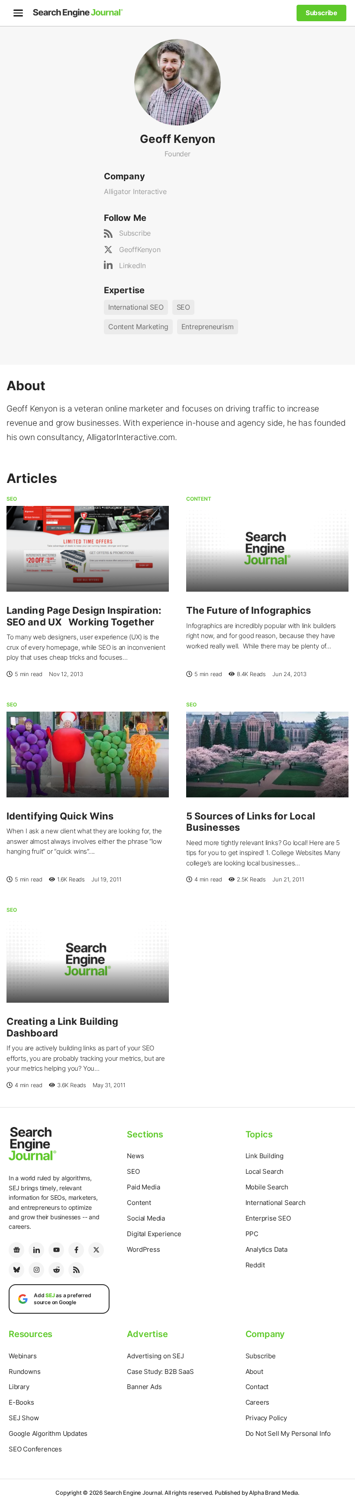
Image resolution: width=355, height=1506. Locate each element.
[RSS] (76, 1270)
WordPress (143, 1249)
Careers (257, 1402)
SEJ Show (24, 1418)
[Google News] (16, 1250)
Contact (257, 1387)
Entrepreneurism (207, 326)
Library (19, 1387)
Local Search (264, 1171)
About (254, 1371)
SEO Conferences (35, 1449)
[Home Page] (78, 13)
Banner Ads (144, 1387)
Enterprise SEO (268, 1218)
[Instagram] (36, 1270)
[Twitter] (96, 1250)
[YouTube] (56, 1250)
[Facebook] (76, 1250)
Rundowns (24, 1371)
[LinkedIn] (36, 1250)
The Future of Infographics (248, 610)
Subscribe (135, 233)
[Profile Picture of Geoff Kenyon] (177, 81)
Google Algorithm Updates (48, 1433)
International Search (275, 1202)
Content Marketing (138, 326)
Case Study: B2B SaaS (160, 1371)
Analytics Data (266, 1249)
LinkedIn (132, 265)
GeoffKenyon (140, 249)
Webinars (22, 1356)
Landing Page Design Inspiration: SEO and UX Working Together (83, 616)
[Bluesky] (16, 1270)
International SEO (136, 307)
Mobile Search (266, 1187)
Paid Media (143, 1187)
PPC (251, 1234)
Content (198, 499)
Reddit (255, 1265)
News (135, 1156)
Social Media (146, 1218)
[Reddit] (56, 1270)
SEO (183, 307)
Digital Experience (154, 1234)
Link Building (264, 1156)
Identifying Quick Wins (59, 816)
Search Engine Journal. (134, 1492)
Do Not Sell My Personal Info (288, 1433)
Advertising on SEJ (155, 1356)
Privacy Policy (266, 1418)
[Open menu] (18, 13)
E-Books (21, 1402)
